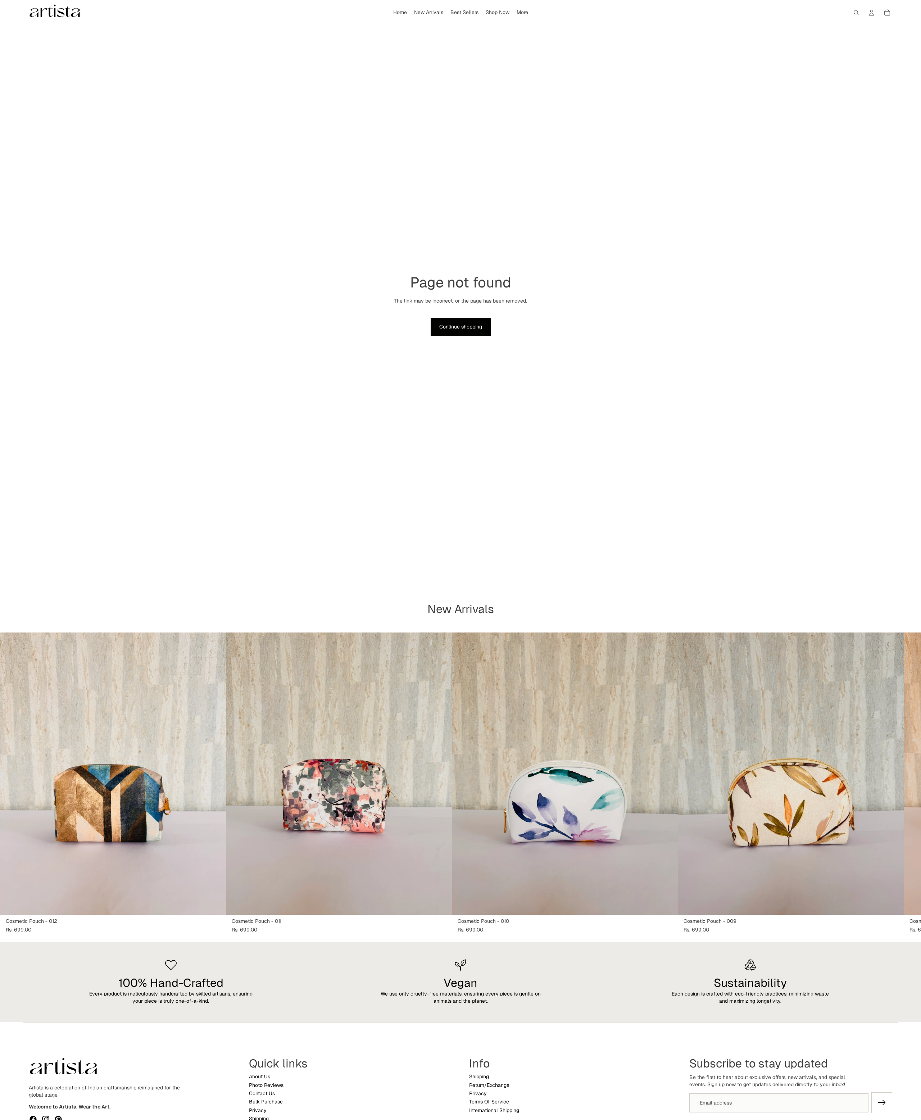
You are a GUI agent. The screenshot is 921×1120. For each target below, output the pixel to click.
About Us (259, 1076)
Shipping (479, 1076)
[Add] (214, 903)
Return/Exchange (489, 1085)
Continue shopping (460, 326)
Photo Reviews (266, 1085)
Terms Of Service (489, 1101)
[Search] (856, 13)
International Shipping (494, 1110)
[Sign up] (881, 1102)
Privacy (258, 1110)
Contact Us (262, 1093)
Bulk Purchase (266, 1101)
